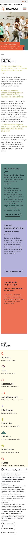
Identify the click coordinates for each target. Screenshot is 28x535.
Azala (2, 54)
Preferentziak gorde (8, 523)
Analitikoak (5, 484)
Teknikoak (5, 502)
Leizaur (10, 4)
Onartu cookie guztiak (8, 532)
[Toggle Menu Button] (25, 7)
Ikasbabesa (4, 6)
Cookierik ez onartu (8, 528)
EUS (23, 1)
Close (27, 469)
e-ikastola (3, 4)
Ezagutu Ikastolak (12, 215)
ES (26, 1)
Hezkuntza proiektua (13, 271)
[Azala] (9, 8)
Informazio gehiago (16, 481)
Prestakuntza (18, 4)
